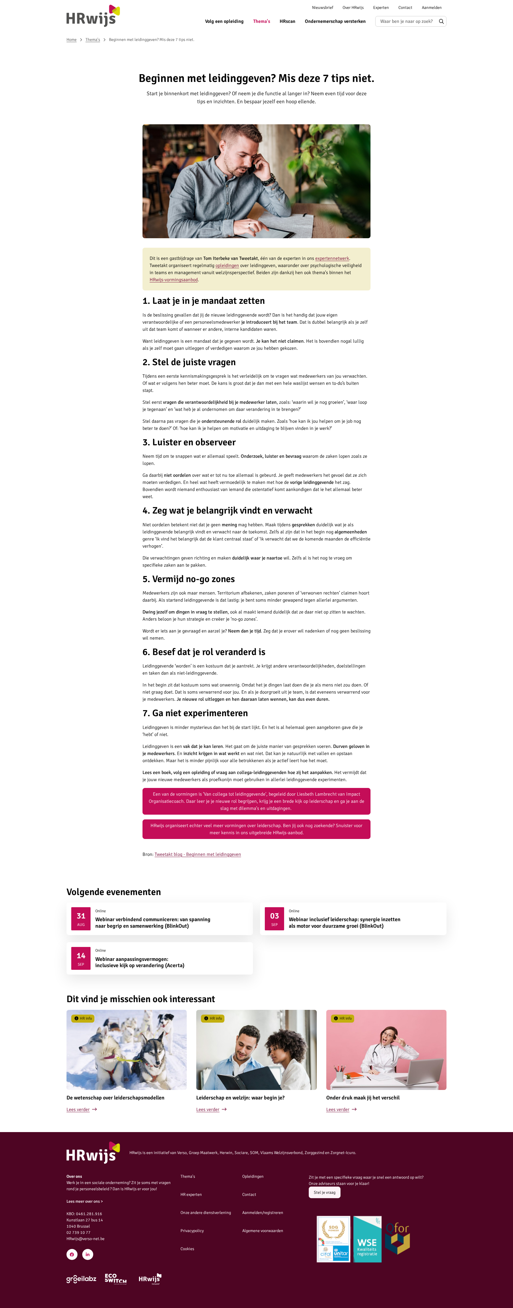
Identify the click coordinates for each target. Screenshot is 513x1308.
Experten (381, 7)
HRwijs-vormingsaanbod (174, 280)
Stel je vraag (324, 1192)
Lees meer (159, 918)
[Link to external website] (81, 1279)
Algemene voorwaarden (262, 1230)
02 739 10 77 (78, 1232)
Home (71, 39)
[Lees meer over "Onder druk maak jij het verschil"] (386, 1061)
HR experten (191, 1194)
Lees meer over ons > (84, 1201)
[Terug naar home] (93, 16)
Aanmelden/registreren (262, 1212)
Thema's (261, 21)
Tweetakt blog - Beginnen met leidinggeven (198, 854)
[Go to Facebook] (71, 1254)
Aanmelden (432, 7)
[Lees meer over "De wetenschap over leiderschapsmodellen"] (126, 1061)
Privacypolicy (192, 1230)
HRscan (287, 21)
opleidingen (227, 265)
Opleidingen (253, 1176)
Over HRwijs (353, 7)
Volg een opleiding (224, 21)
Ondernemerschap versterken (335, 21)
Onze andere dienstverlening (205, 1212)
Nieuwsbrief (322, 7)
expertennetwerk (332, 258)
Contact (405, 7)
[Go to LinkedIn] (87, 1254)
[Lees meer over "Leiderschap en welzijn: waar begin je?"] (256, 1061)
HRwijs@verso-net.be (85, 1238)
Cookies (187, 1248)
